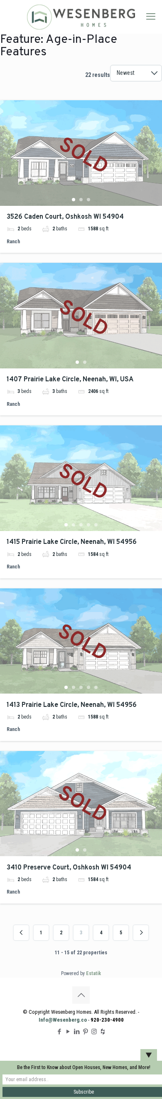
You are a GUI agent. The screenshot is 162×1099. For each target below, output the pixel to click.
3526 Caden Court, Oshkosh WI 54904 (65, 217)
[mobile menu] (151, 17)
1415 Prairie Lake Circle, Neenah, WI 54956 (72, 542)
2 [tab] (81, 199)
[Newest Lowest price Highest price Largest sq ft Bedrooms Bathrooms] (136, 77)
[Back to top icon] (81, 995)
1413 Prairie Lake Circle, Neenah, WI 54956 (72, 705)
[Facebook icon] (59, 1031)
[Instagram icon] (94, 1031)
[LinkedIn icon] (77, 1031)
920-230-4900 (107, 1020)
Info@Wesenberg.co (63, 1020)
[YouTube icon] (68, 1031)
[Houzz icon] (103, 1031)
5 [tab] (96, 524)
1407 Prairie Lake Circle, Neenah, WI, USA (70, 379)
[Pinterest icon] (85, 1031)
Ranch (13, 241)
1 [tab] (73, 199)
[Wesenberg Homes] (81, 16)
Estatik (93, 973)
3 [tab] (88, 199)
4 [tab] (88, 524)
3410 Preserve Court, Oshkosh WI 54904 (69, 868)
